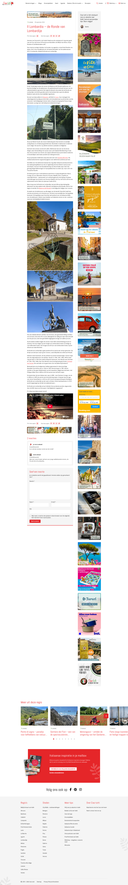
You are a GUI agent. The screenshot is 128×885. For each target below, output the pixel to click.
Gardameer (84, 728)
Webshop (112, 3)
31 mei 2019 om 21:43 (34, 457)
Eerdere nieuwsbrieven (57, 773)
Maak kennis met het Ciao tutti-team (97, 807)
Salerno (45, 843)
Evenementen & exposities (72, 820)
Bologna (45, 810)
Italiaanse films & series (71, 824)
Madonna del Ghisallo (45, 188)
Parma (44, 830)
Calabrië (23, 817)
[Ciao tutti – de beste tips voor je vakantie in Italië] (7, 3)
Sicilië (22, 856)
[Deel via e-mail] (54, 36)
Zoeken (100, 3)
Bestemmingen (30, 3)
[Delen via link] (59, 36)
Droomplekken (48, 3)
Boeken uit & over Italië (71, 810)
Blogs (40, 3)
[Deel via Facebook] (51, 36)
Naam (31, 502)
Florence (45, 814)
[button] (54, 739)
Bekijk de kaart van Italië (27, 807)
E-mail (53, 502)
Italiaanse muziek (69, 827)
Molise (22, 843)
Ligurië (23, 837)
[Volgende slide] (106, 716)
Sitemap (39, 882)
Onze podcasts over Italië (72, 833)
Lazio (22, 830)
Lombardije (31, 22)
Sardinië (23, 853)
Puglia (22, 850)
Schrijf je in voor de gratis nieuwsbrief (63, 769)
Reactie (32, 481)
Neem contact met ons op (94, 810)
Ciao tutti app (68, 814)
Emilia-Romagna (25, 824)
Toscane (23, 859)
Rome (44, 840)
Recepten (88, 3)
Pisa (44, 833)
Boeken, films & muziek (74, 3)
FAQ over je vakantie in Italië (72, 807)
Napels (45, 824)
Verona (45, 856)
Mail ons (123, 3)
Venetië (45, 853)
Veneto (23, 873)
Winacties (67, 845)
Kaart (56, 3)
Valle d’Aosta (24, 869)
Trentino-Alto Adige (26, 863)
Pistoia (44, 837)
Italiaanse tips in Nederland (72, 830)
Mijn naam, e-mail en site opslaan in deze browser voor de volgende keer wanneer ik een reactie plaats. (50, 516)
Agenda (63, 3)
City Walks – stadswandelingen (51, 807)
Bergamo (45, 97)
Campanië (23, 820)
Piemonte (23, 846)
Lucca (44, 817)
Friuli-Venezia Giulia (26, 827)
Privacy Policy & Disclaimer (51, 882)
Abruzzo (23, 810)
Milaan (44, 820)
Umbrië (23, 866)
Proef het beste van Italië (71, 837)
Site (30, 509)
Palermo (45, 827)
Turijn (44, 850)
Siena (44, 846)
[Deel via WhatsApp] (56, 36)
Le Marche (24, 833)
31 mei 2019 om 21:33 (34, 446)
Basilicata (23, 814)
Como (57, 97)
